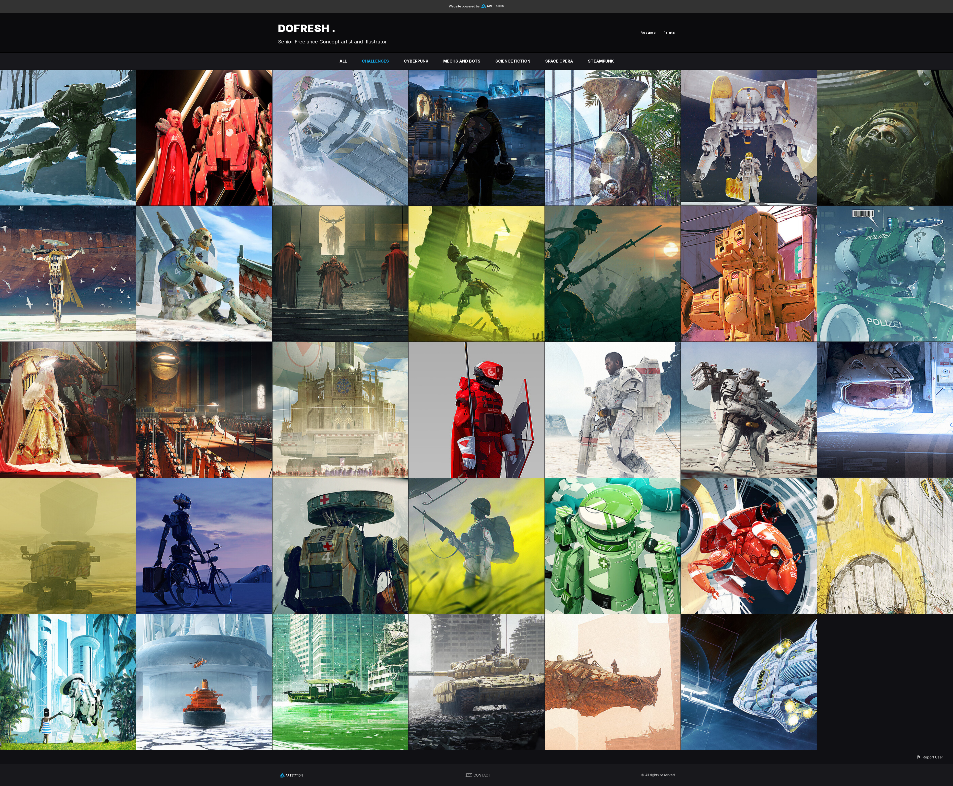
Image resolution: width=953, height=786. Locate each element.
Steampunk (601, 61)
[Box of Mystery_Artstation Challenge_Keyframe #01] (68, 481)
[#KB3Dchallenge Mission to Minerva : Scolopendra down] (340, 73)
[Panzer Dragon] (613, 617)
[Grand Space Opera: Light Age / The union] (68, 345)
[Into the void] (749, 617)
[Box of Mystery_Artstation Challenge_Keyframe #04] (613, 345)
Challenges (375, 61)
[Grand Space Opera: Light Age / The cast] (476, 345)
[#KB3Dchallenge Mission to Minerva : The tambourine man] (476, 73)
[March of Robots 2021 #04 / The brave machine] (476, 209)
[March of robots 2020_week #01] (749, 481)
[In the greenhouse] (613, 73)
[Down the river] (340, 617)
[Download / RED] (204, 73)
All (343, 61)
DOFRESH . (307, 28)
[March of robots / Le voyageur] (204, 481)
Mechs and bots (461, 61)
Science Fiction (512, 61)
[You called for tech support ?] (749, 73)
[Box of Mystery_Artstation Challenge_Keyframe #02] (885, 345)
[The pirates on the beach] (204, 209)
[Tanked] (885, 73)
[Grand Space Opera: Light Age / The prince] (204, 345)
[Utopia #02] (68, 617)
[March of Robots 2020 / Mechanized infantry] (476, 481)
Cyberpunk (416, 61)
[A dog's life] (476, 617)
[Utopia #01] (204, 617)
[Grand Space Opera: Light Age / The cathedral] (340, 345)
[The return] (340, 209)
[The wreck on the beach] (68, 209)
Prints (669, 32)
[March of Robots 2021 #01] (749, 209)
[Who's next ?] (68, 73)
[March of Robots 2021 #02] (885, 209)
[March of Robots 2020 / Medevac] (340, 481)
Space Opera (559, 61)
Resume (648, 32)
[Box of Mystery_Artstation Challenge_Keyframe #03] (749, 345)
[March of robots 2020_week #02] (613, 481)
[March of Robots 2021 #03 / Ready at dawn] (613, 209)
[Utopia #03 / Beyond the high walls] (885, 481)
